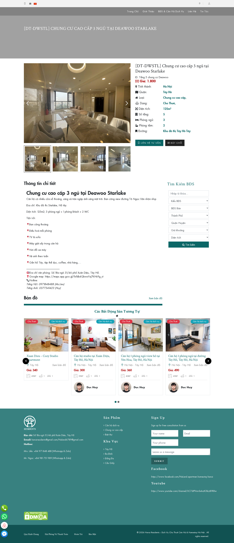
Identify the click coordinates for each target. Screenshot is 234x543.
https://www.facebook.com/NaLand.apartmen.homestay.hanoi (182, 476)
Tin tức (204, 11)
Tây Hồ (167, 92)
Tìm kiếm (190, 244)
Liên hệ (192, 11)
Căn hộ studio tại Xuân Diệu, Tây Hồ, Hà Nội (92, 358)
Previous (28, 103)
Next (126, 103)
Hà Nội (167, 86)
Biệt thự (108, 434)
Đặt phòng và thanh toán (56, 534)
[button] (115, 402)
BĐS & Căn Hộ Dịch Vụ (171, 11)
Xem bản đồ (155, 298)
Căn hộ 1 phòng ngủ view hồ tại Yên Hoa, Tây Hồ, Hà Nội (140, 358)
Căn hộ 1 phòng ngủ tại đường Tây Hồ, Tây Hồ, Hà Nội (187, 358)
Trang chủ (133, 11)
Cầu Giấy (109, 462)
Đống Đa (109, 458)
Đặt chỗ (176, 142)
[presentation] (26, 361)
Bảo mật (92, 534)
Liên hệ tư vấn (151, 142)
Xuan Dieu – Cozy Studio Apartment (42, 358)
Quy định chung (31, 534)
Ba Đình (109, 453)
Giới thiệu (148, 11)
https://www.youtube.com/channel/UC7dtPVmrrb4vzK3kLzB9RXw (184, 490)
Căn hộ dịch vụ (112, 425)
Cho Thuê (169, 103)
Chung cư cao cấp (174, 97)
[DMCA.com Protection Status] (36, 515)
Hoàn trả (78, 534)
